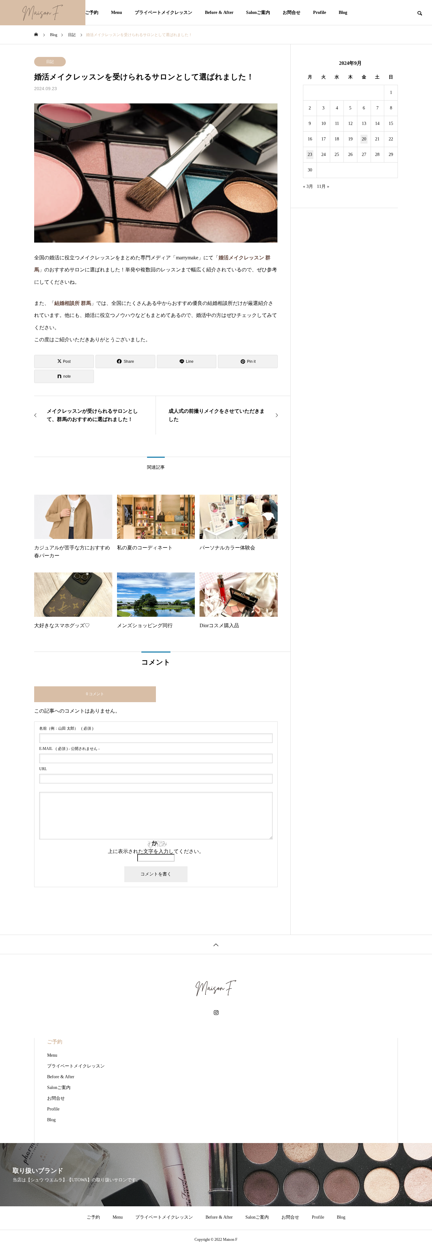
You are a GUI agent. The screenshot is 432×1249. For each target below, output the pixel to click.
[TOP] (216, 944)
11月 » (323, 186)
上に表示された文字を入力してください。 (156, 851)
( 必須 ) (66, 728)
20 (364, 139)
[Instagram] (216, 1013)
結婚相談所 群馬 (72, 303)
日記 (50, 61)
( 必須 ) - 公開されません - (69, 749)
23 (310, 154)
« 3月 (308, 186)
